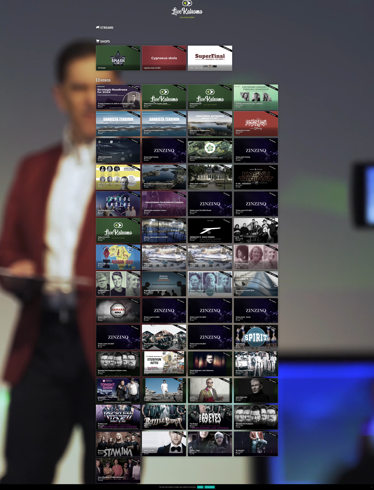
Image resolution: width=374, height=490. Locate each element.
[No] (372, 487)
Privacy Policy (209, 487)
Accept (200, 487)
